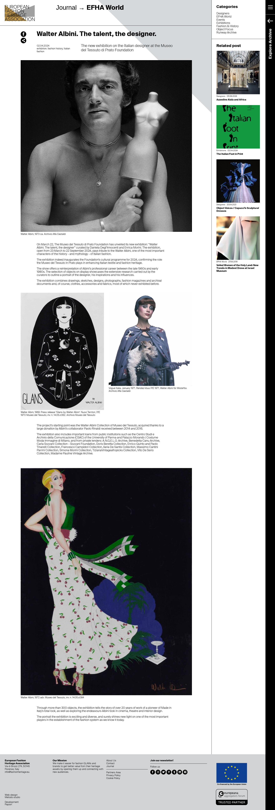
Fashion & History (227, 26)
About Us (111, 760)
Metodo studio (12, 797)
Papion (8, 804)
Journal (66, 7)
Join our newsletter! (161, 760)
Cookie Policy (113, 778)
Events (220, 20)
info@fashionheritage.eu (17, 772)
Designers (222, 13)
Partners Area (113, 772)
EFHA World (223, 16)
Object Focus (224, 29)
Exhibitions (223, 23)
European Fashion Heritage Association (20, 13)
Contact (110, 763)
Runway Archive (226, 32)
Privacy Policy (113, 775)
